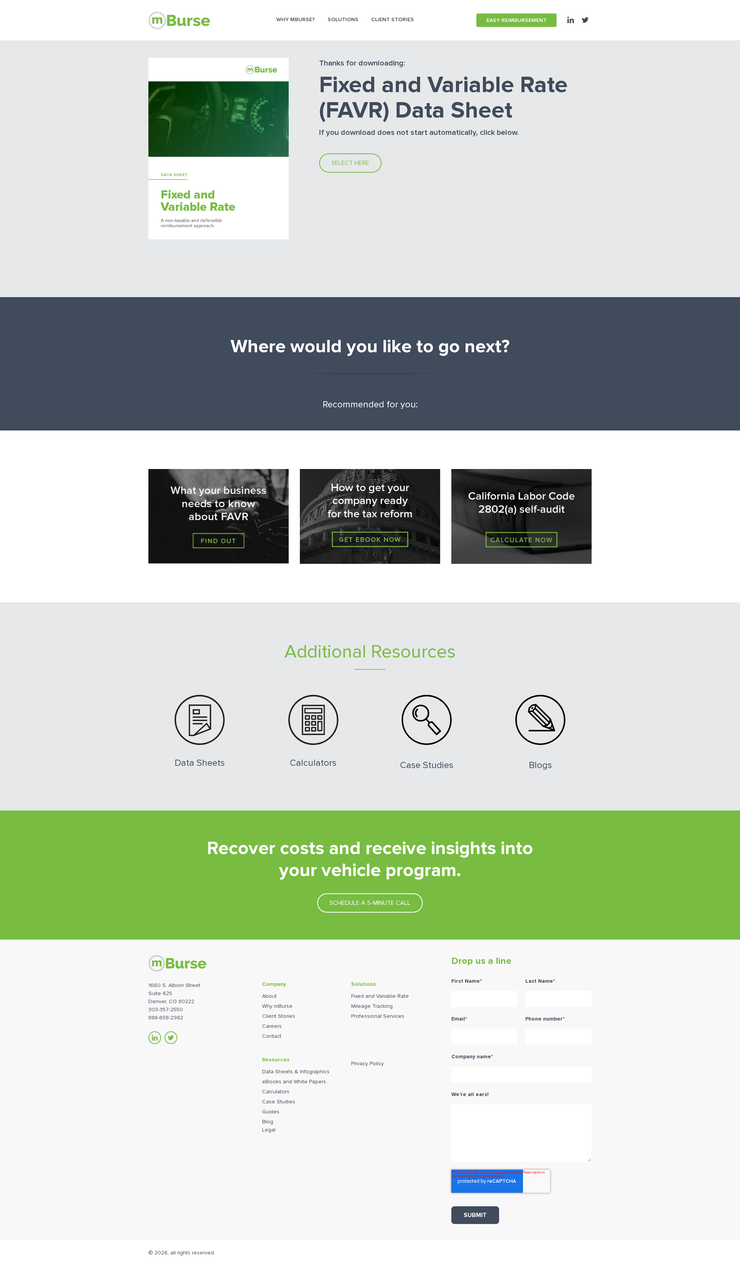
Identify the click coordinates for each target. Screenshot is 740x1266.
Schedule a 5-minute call (370, 903)
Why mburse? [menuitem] (295, 19)
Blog (267, 1121)
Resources (275, 1059)
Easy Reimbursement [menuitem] (516, 20)
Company (274, 984)
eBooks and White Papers (294, 1081)
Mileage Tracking (372, 1006)
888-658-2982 (165, 1017)
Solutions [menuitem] (343, 19)
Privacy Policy (367, 1063)
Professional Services (377, 1016)
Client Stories (278, 1016)
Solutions (363, 984)
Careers (272, 1026)
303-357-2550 (165, 1009)
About (269, 996)
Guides (270, 1111)
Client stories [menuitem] (392, 19)
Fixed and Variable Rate (380, 996)
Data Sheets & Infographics (296, 1071)
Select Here (350, 163)
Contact (271, 1036)
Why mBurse (277, 1006)
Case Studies (278, 1101)
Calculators (275, 1091)
